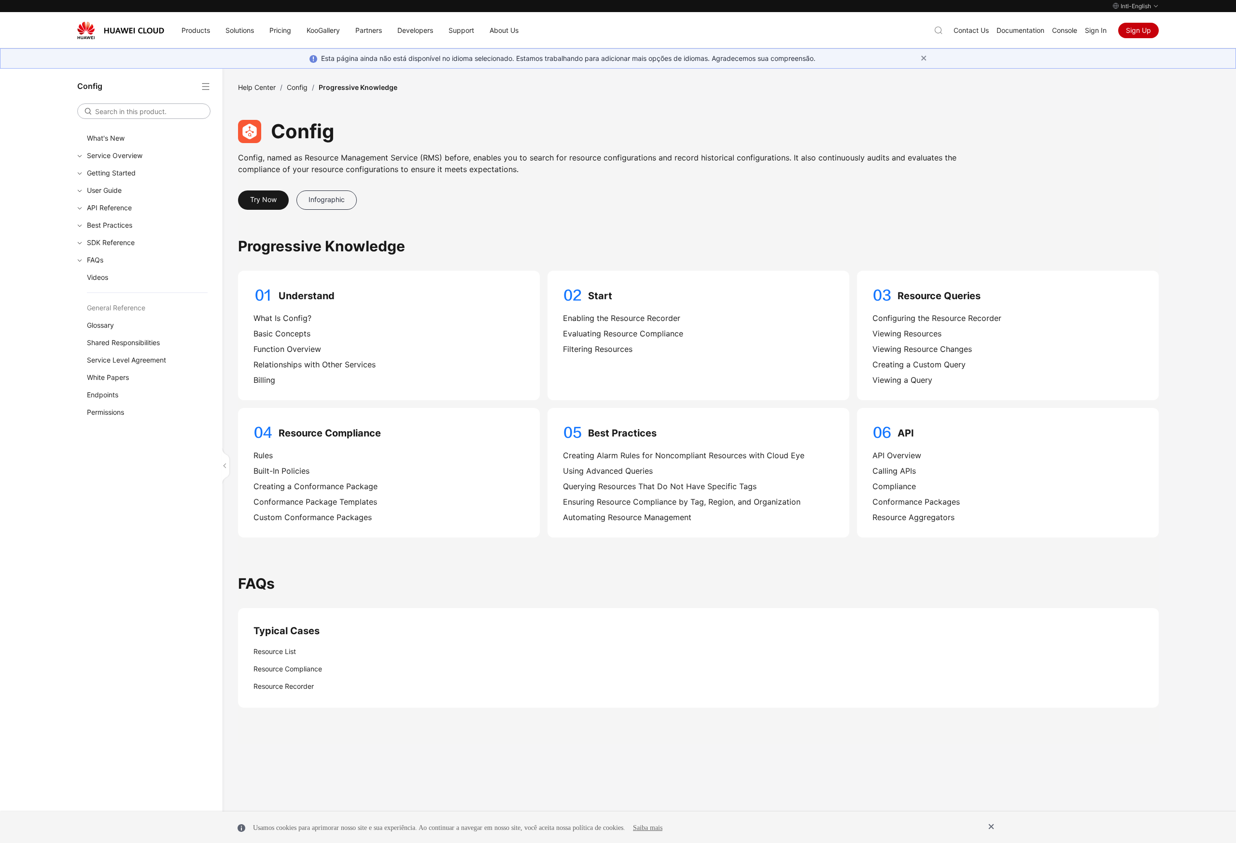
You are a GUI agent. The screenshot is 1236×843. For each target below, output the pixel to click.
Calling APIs (894, 471)
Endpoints (102, 395)
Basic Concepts (281, 333)
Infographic (327, 199)
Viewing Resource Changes (922, 349)
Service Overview (114, 155)
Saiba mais (647, 827)
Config (297, 87)
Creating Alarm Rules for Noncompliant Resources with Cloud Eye (683, 455)
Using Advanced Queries (608, 471)
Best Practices (109, 225)
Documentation (1020, 30)
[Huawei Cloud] (120, 30)
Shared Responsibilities (123, 342)
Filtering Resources (597, 349)
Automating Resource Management (627, 517)
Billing (264, 380)
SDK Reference (111, 242)
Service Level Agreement (126, 360)
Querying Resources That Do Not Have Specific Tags (660, 486)
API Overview (896, 455)
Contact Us (971, 30)
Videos (97, 277)
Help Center (257, 87)
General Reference (116, 308)
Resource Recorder (283, 686)
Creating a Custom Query (919, 364)
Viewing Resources (906, 333)
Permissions (105, 412)
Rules (263, 455)
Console (1064, 30)
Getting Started (111, 173)
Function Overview (287, 349)
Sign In (1096, 30)
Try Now (263, 199)
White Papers (108, 377)
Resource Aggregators (913, 517)
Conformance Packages (916, 502)
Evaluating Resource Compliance (623, 333)
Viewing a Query (902, 380)
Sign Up (1138, 30)
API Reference (109, 207)
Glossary (100, 325)
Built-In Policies (281, 471)
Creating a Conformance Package (315, 486)
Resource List (274, 651)
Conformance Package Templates (315, 502)
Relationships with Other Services (314, 364)
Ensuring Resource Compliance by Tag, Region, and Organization (682, 502)
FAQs (95, 260)
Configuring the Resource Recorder (936, 318)
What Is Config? (282, 318)
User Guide (104, 190)
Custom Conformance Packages (312, 517)
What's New (106, 138)
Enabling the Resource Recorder (621, 318)
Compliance (894, 486)
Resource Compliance (287, 669)
